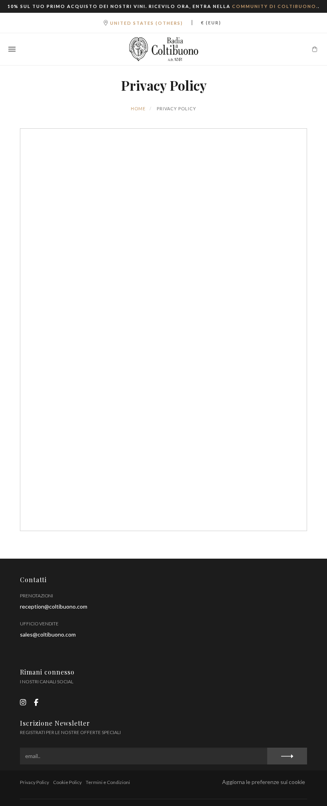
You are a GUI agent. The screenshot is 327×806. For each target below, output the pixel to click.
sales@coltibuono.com (48, 634)
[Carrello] (314, 49)
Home (138, 108)
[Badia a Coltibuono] (163, 49)
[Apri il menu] (12, 49)
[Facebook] (36, 702)
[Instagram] (23, 702)
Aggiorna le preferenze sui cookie (263, 781)
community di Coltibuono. (275, 6)
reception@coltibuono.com (53, 606)
